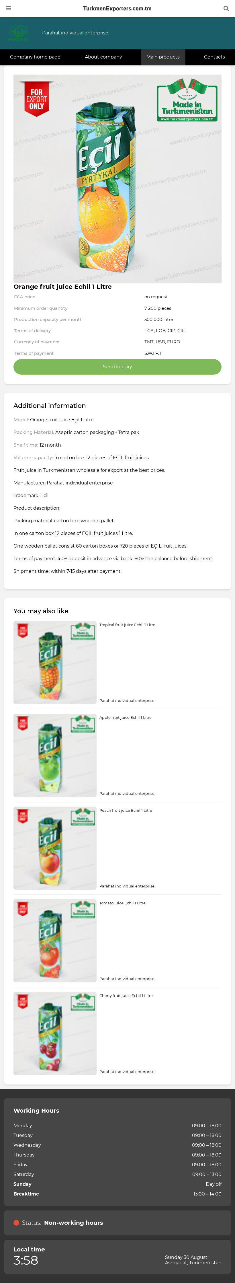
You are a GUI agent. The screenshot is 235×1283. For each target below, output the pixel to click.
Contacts (214, 57)
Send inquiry (117, 366)
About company (103, 57)
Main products (163, 57)
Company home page (35, 57)
